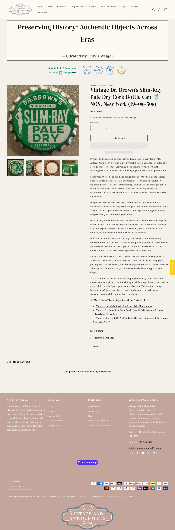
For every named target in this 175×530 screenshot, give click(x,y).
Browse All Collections (98, 420)
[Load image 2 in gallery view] (34, 167)
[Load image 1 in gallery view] (16, 167)
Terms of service (83, 496)
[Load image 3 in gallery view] (52, 167)
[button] (94, 7)
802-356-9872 (145, 442)
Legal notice (129, 496)
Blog (90, 416)
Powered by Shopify (40, 496)
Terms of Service (55, 420)
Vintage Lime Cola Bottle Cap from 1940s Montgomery (124, 306)
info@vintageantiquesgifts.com (145, 448)
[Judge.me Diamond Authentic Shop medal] (87, 70)
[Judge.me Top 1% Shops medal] (121, 70)
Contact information (114, 496)
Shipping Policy (54, 416)
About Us (51, 411)
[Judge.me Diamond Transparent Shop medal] (98, 70)
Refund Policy (94, 406)
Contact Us (93, 411)
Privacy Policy (54, 425)
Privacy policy (68, 496)
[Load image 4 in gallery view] (70, 167)
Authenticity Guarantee (99, 425)
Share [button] (95, 346)
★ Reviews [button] (172, 267)
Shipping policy (98, 496)
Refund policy (55, 496)
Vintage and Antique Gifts (22, 496)
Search (50, 406)
